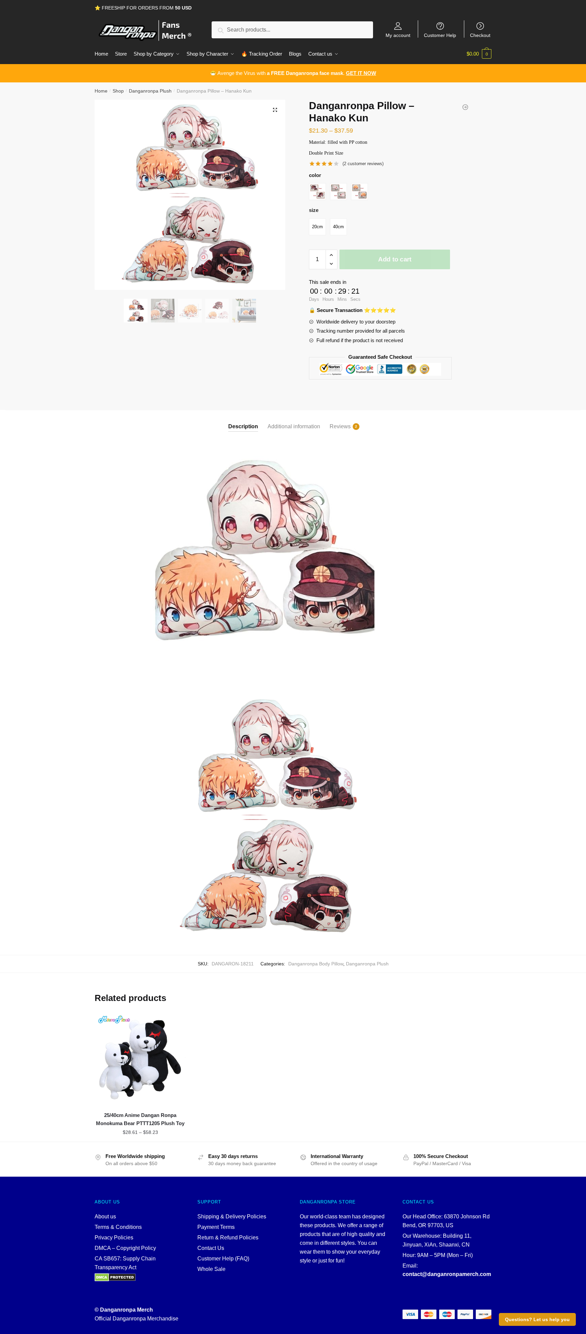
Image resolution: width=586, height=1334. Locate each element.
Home (101, 91)
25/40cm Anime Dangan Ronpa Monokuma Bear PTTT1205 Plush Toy (140, 1119)
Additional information (294, 426)
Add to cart (394, 259)
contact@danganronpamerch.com (447, 1274)
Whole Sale (211, 1269)
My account (398, 35)
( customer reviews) (363, 163)
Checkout (480, 35)
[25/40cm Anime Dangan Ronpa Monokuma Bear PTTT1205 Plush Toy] (140, 1058)
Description (243, 426)
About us (105, 1216)
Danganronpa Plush (150, 91)
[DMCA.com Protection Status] (139, 1277)
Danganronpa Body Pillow (315, 963)
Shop (118, 91)
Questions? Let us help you (537, 1319)
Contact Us (210, 1248)
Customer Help (440, 35)
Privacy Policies (114, 1237)
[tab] (243, 421)
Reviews (340, 426)
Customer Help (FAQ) (223, 1258)
